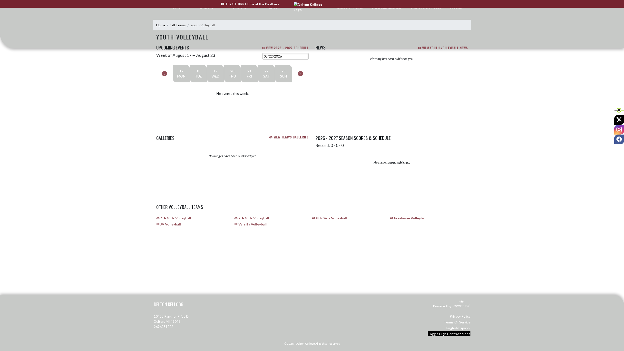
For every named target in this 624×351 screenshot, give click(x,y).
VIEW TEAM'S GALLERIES (291, 136)
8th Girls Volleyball (331, 218)
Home (160, 25)
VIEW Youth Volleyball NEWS (444, 47)
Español (464, 328)
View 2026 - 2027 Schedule (287, 47)
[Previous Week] (164, 73)
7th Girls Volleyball (253, 218)
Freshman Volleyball (410, 218)
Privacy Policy (460, 316)
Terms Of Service (457, 322)
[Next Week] (300, 73)
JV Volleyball (170, 224)
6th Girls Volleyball (175, 218)
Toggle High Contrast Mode (449, 334)
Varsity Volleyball (252, 224)
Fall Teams (178, 25)
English (452, 328)
